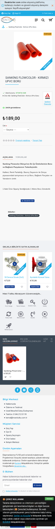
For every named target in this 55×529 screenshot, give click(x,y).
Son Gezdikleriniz (10, 340)
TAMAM (49, 499)
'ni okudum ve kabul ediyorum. (23, 491)
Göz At (45, 340)
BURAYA (6, 522)
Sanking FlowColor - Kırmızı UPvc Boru (23, 215)
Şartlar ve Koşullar (22, 515)
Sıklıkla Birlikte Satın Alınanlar (21, 247)
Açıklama (8, 157)
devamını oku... (20, 466)
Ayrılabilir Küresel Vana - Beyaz (41, 277)
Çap (4, 126)
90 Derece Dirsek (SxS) (14, 277)
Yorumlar (21, 157)
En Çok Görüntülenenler (30, 340)
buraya (18, 463)
